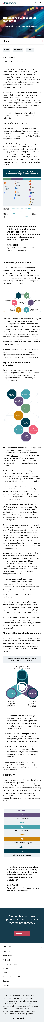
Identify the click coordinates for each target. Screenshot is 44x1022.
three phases (21, 648)
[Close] (41, 992)
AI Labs (6, 968)
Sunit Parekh (10, 57)
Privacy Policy (27, 1014)
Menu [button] (37, 3)
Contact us (7, 985)
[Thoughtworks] (10, 3)
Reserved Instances (16, 450)
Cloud (6, 50)
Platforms (18, 50)
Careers (6, 981)
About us (6, 952)
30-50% (14, 455)
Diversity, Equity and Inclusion (14, 977)
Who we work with (10, 964)
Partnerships (7, 960)
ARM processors (19, 504)
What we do (7, 956)
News (5, 973)
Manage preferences (22, 1018)
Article (29, 50)
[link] (22, 933)
